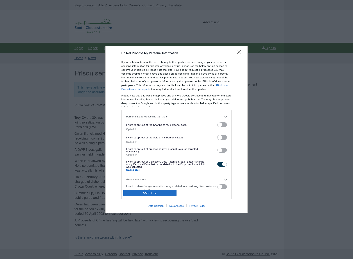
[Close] (240, 53)
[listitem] (176, 117)
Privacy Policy (197, 205)
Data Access (176, 205)
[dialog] (176, 129)
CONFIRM (150, 192)
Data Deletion (156, 205)
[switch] (222, 124)
